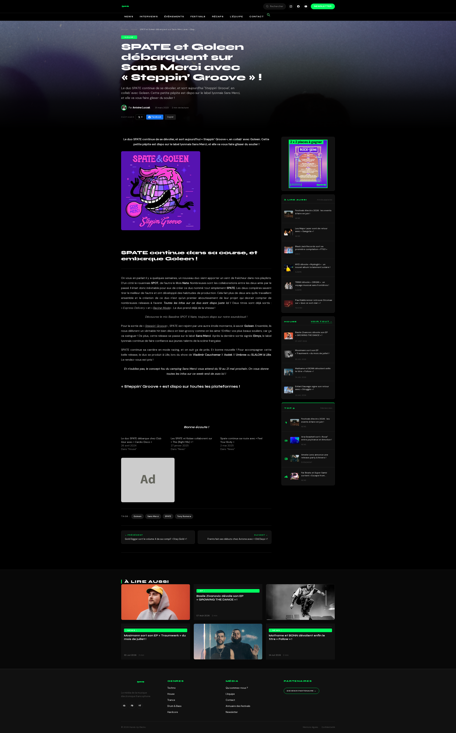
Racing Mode (161, 308)
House (134, 29)
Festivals (198, 16)
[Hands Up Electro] (125, 6)
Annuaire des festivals (238, 706)
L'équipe (230, 693)
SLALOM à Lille (261, 355)
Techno (171, 687)
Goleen (249, 326)
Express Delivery (134, 308)
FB (132, 705)
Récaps (218, 16)
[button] (125, 6)
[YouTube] (306, 6)
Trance (171, 700)
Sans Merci (153, 516)
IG (124, 705)
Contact (256, 16)
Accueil (124, 29)
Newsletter (323, 6)
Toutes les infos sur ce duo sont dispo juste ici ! (197, 303)
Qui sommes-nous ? (237, 687)
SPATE (168, 516)
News (128, 16)
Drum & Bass (174, 706)
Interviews (149, 16)
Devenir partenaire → (301, 691)
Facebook (156, 117)
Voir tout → (321, 321)
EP (201, 591)
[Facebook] (298, 6)
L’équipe (236, 16)
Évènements (174, 16)
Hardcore (172, 712)
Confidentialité (328, 727)
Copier (170, 117)
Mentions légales (310, 727)
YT (140, 705)
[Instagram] (291, 6)
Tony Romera (184, 516)
